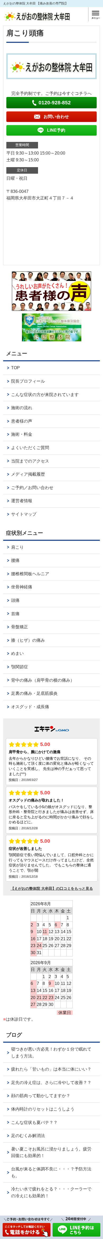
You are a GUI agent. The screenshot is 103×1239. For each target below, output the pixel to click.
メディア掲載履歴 (28, 474)
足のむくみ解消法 (28, 1135)
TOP (15, 368)
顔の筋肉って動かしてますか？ (40, 1095)
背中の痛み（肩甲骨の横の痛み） (42, 680)
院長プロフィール (28, 381)
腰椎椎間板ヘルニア (30, 574)
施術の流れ (21, 407)
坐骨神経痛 (21, 587)
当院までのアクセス (30, 461)
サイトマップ (23, 514)
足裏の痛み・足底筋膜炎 (34, 693)
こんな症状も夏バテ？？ (34, 1122)
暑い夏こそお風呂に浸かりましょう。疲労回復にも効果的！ (51, 1152)
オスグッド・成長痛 (30, 707)
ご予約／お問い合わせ (32, 487)
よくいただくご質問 (30, 447)
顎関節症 (19, 667)
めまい (17, 653)
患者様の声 (21, 421)
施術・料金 (21, 434)
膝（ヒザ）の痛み (28, 640)
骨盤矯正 (19, 627)
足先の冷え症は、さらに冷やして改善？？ (51, 1082)
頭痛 (15, 600)
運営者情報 (21, 500)
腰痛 (15, 560)
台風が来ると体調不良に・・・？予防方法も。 (51, 1172)
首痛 (15, 613)
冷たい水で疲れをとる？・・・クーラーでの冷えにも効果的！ (51, 1192)
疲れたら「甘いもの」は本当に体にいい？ (51, 1069)
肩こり (17, 547)
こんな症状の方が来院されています (45, 394)
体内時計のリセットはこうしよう (42, 1109)
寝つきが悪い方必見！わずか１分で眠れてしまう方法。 (51, 1052)
